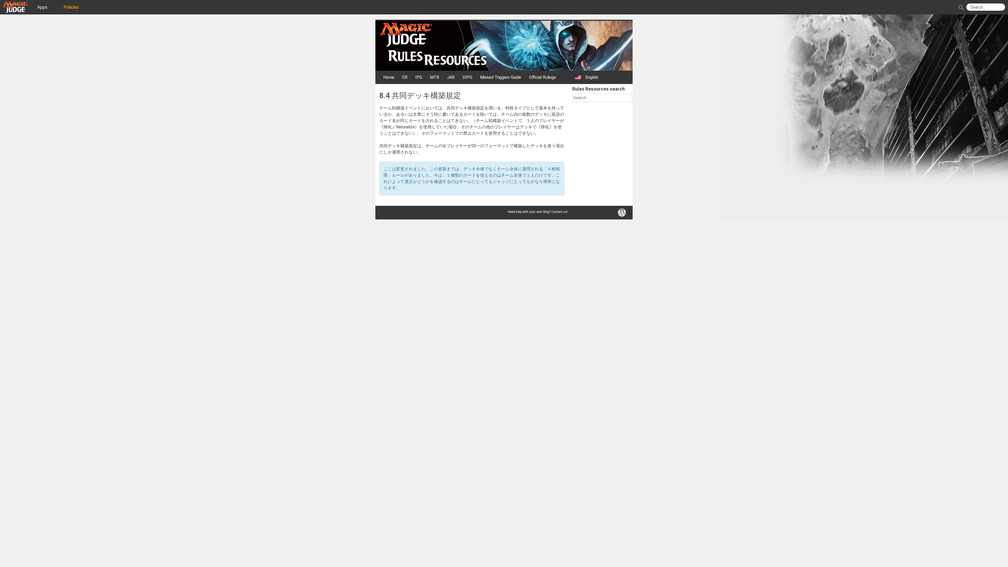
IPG (418, 77)
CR (404, 77)
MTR (434, 77)
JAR (451, 77)
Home (388, 77)
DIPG (467, 77)
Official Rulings (542, 77)
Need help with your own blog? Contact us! (538, 212)
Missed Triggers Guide (500, 77)
